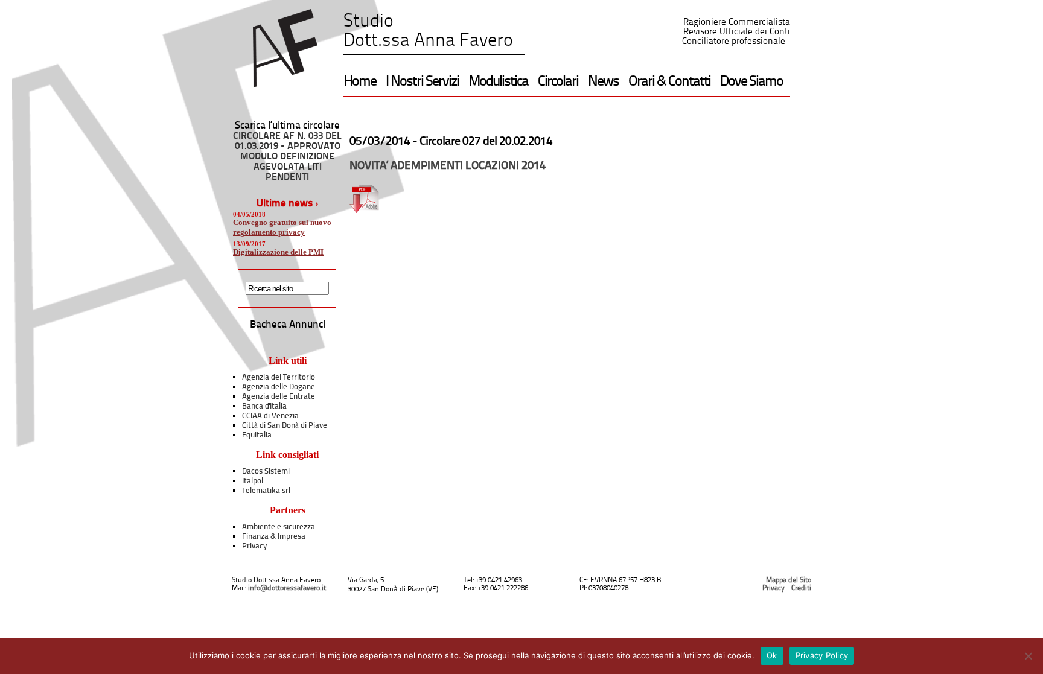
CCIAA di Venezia (270, 416)
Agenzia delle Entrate (278, 397)
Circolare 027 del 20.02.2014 (485, 142)
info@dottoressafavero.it (287, 588)
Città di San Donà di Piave (284, 426)
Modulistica (498, 82)
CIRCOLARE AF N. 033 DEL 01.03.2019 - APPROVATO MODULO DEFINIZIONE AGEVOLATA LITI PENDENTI (287, 157)
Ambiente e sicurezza (278, 527)
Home (359, 82)
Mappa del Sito (788, 580)
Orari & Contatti (669, 82)
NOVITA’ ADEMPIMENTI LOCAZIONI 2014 (447, 166)
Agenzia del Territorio (278, 377)
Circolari (558, 82)
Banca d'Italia (264, 406)
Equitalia (257, 435)
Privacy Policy (822, 655)
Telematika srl (266, 491)
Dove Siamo (751, 82)
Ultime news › (288, 204)
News (603, 82)
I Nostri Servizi (422, 82)
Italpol (252, 481)
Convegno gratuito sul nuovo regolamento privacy (282, 227)
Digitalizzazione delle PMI (278, 251)
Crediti (801, 588)
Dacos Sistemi (266, 471)
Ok (772, 655)
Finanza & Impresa (273, 537)
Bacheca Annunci (287, 325)
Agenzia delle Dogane (278, 387)
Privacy (254, 546)
